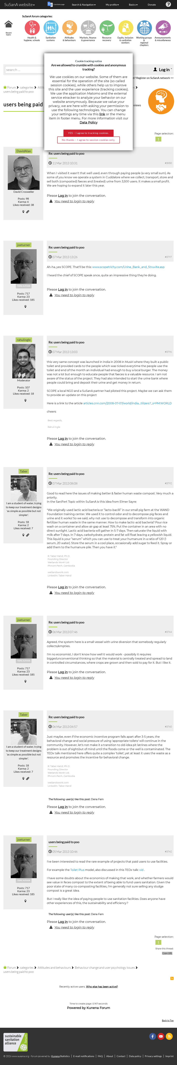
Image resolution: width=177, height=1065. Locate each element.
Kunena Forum (98, 1008)
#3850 (168, 163)
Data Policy (88, 122)
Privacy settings (153, 1056)
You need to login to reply (74, 201)
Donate (152, 4)
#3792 (168, 483)
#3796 (168, 351)
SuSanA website (18, 4)
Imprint (169, 1056)
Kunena (55, 1056)
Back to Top (168, 1020)
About (109, 1056)
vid (141, 870)
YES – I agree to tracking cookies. (88, 132)
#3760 (168, 726)
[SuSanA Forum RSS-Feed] (170, 1035)
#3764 (168, 631)
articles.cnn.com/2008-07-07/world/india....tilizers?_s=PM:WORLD (127, 403)
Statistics (65, 1056)
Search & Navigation (83, 4)
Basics (132, 4)
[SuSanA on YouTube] (161, 1035)
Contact (121, 1056)
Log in (63, 196)
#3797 (168, 256)
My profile (111, 4)
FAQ (100, 1056)
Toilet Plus (77, 870)
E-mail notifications (83, 1056)
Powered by (76, 1008)
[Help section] (168, 4)
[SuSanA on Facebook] (153, 1035)
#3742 (168, 851)
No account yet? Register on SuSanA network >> (145, 77)
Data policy (135, 1056)
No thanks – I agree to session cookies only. (88, 139)
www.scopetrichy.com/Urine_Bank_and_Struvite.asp (128, 267)
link (102, 114)
